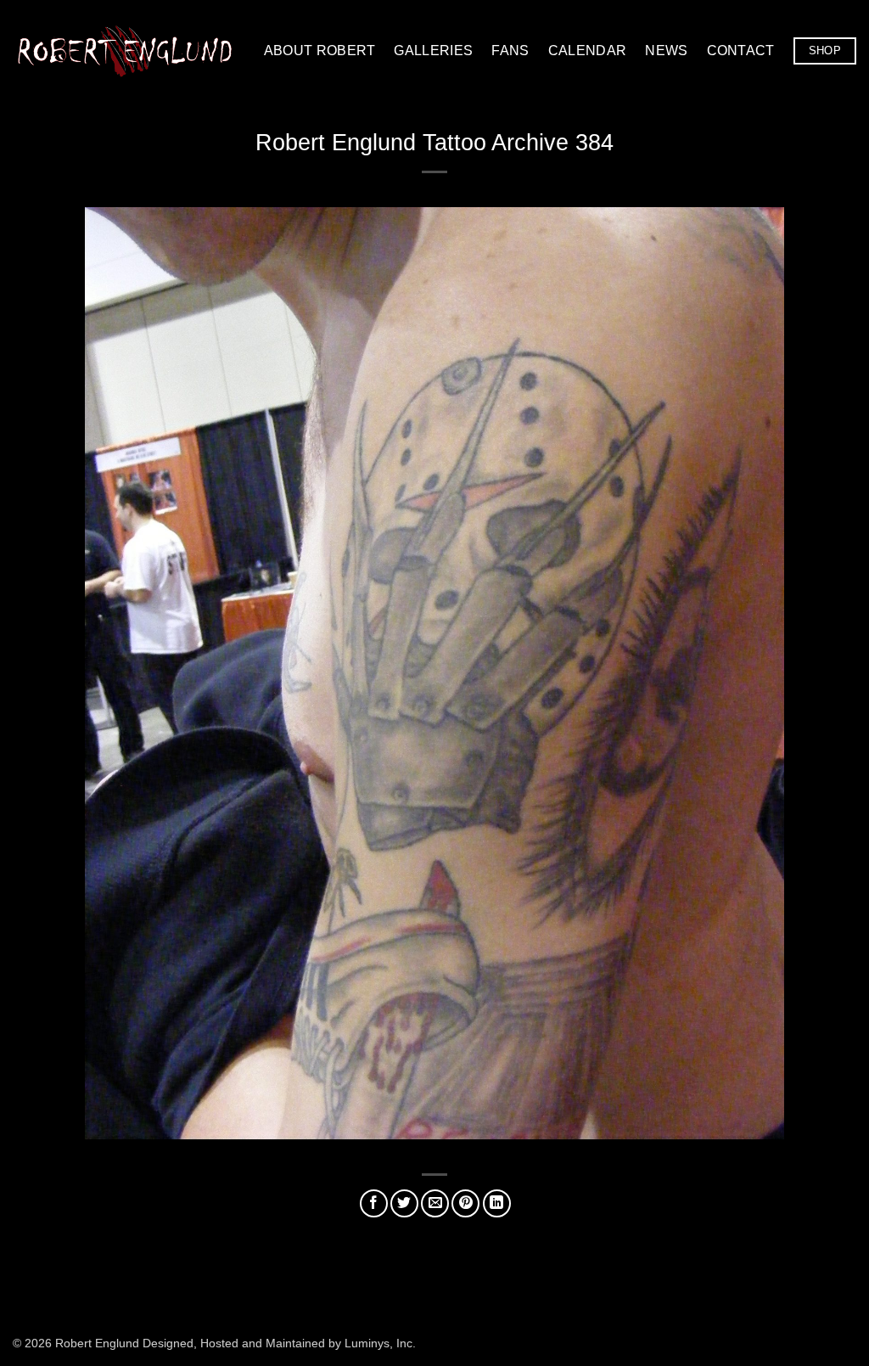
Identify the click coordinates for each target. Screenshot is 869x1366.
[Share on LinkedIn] (497, 1203)
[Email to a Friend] (435, 1203)
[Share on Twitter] (404, 1203)
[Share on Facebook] (374, 1203)
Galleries (433, 50)
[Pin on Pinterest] (465, 1203)
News (666, 50)
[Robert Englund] (125, 50)
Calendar (587, 50)
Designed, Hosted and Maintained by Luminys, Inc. (279, 1343)
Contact (741, 50)
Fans (510, 50)
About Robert (320, 50)
